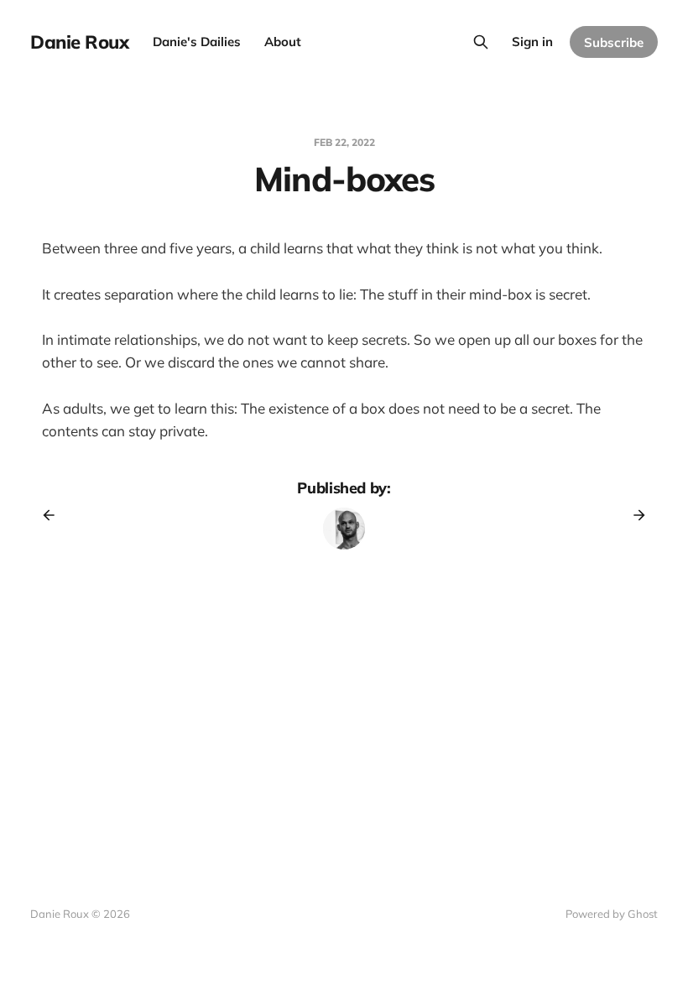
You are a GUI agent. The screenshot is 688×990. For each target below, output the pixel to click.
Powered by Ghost (612, 913)
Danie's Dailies (197, 42)
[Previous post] (54, 515)
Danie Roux (79, 42)
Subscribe (614, 42)
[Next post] (633, 515)
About (282, 42)
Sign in (532, 42)
